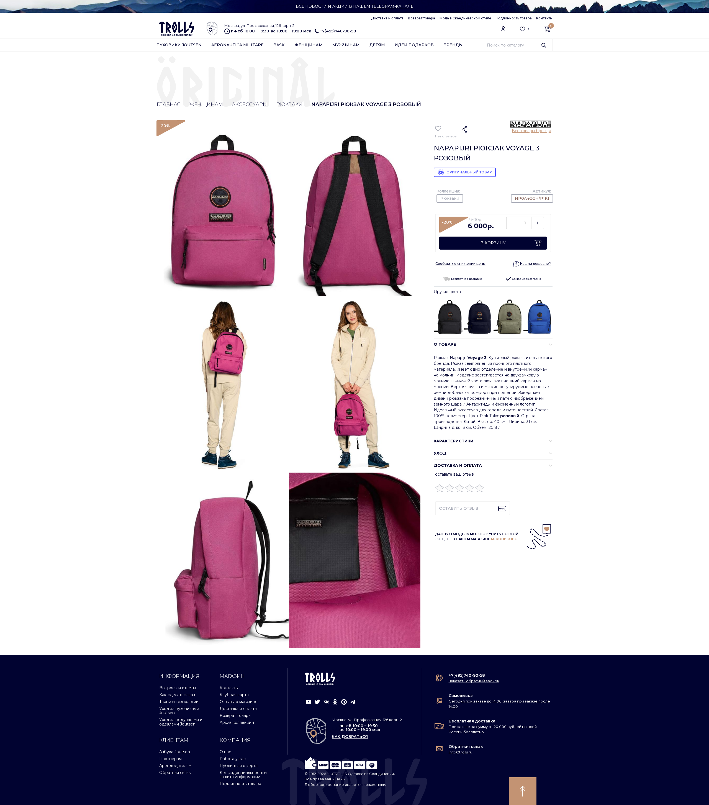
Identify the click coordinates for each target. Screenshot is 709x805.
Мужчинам (346, 44)
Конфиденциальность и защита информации (243, 774)
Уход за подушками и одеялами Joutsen (180, 721)
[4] (469, 489)
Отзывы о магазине (239, 701)
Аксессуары (250, 104)
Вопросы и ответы (177, 687)
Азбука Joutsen (174, 751)
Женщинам (308, 44)
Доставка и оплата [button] (458, 465)
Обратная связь (175, 772)
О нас (225, 751)
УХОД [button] (440, 453)
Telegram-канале (392, 6)
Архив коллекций (237, 722)
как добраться (350, 736)
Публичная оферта (239, 765)
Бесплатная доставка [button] (466, 279)
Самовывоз (461, 695)
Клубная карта (234, 694)
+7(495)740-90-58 (338, 31)
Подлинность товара (514, 18)
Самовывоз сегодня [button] (526, 279)
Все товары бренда (531, 130)
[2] (449, 489)
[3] (459, 489)
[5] (479, 489)
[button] (532, 264)
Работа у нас (233, 758)
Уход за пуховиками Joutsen (179, 710)
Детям (377, 44)
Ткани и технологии (179, 701)
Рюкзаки (289, 104)
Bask (278, 44)
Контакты (544, 18)
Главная (169, 104)
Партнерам (170, 758)
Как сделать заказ (177, 694)
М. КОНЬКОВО (504, 539)
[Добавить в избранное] (438, 128)
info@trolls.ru (460, 752)
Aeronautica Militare (237, 44)
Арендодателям (175, 765)
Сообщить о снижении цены (460, 264)
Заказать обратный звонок (474, 681)
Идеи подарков (414, 44)
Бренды (453, 44)
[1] (439, 489)
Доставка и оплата (387, 18)
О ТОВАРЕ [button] (445, 344)
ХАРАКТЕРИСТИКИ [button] (453, 441)
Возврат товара (421, 18)
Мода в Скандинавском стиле (465, 18)
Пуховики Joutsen (179, 44)
